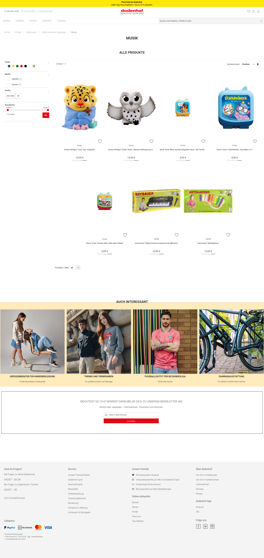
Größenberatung (76, 493)
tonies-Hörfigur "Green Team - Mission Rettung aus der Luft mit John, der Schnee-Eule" (132, 149)
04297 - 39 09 (12, 479)
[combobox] (211, 21)
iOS (197, 511)
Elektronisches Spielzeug (54, 32)
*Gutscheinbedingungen (13, 534)
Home (7, 32)
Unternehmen (202, 484)
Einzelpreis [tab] (10, 105)
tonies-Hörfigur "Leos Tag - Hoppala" (79, 149)
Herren (135, 507)
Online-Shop (12, 11)
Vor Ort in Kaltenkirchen (207, 479)
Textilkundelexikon (77, 498)
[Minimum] (8, 110)
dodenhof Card (75, 479)
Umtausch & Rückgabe (79, 512)
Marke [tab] (7, 74)
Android (200, 507)
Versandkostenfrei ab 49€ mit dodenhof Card (157, 479)
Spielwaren (31, 32)
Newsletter (73, 489)
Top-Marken (138, 521)
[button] (99, 141)
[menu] (132, 21)
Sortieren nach (233, 64)
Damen (135, 502)
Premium (136, 516)
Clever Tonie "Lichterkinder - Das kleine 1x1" (234, 149)
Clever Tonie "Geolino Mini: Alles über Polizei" (104, 243)
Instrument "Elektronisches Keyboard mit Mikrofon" (156, 243)
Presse (199, 493)
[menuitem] (6, 21)
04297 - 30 (10, 489)
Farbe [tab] (7, 62)
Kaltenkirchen (45, 11)
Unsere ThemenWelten (79, 475)
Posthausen (29, 11)
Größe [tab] (7, 90)
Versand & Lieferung (77, 507)
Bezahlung (73, 503)
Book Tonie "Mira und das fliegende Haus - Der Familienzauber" (183, 149)
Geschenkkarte (75, 484)
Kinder (18, 32)
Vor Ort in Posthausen (206, 475)
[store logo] (132, 10)
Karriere (199, 489)
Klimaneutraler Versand (147, 475)
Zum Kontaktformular (14, 498)
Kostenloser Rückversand (148, 484)
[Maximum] (48, 110)
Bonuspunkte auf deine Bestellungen (153, 489)
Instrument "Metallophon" (208, 243)
